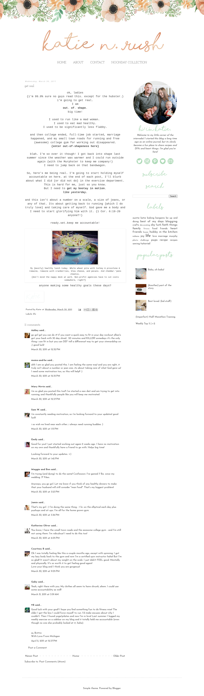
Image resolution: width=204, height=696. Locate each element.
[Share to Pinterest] (96, 309)
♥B (32, 605)
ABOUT (78, 62)
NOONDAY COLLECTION (129, 62)
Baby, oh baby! (156, 270)
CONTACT (97, 62)
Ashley (35, 330)
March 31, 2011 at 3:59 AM (45, 594)
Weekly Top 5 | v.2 (145, 324)
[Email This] (85, 309)
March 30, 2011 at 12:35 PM (45, 376)
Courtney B (37, 549)
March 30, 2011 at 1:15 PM (44, 429)
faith (158, 225)
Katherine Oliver (40, 526)
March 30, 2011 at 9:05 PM (45, 571)
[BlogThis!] (87, 309)
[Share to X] (90, 309)
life (34, 314)
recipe (164, 240)
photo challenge (141, 240)
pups (154, 240)
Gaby (34, 582)
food (154, 228)
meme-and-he (39, 360)
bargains (160, 218)
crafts (136, 225)
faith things (169, 225)
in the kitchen (168, 232)
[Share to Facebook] (93, 309)
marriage (163, 236)
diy (153, 225)
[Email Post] (79, 309)
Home (75, 656)
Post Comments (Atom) (52, 662)
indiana (136, 236)
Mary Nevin (38, 386)
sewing (136, 244)
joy (142, 236)
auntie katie (139, 218)
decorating (145, 225)
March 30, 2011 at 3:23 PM (45, 492)
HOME (61, 62)
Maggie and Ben (40, 469)
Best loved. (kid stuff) (159, 301)
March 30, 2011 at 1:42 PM (45, 459)
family (137, 228)
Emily (34, 439)
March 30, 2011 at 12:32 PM (45, 349)
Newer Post (31, 656)
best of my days (152, 221)
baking (150, 218)
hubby (153, 232)
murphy (173, 236)
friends (164, 228)
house (145, 232)
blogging (171, 221)
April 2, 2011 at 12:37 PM (44, 641)
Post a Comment (37, 648)
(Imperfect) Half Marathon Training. (156, 317)
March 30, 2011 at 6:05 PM (45, 538)
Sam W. (35, 410)
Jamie (34, 502)
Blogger (116, 688)
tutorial (145, 243)
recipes (173, 240)
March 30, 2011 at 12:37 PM (45, 399)
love (154, 236)
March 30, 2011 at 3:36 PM (45, 515)
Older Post (119, 656)
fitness (146, 229)
